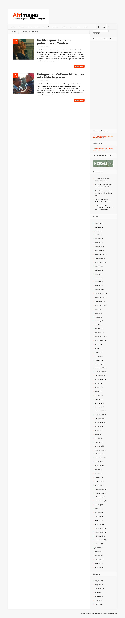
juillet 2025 (98, 270)
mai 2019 (97, 509)
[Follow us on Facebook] (98, 27)
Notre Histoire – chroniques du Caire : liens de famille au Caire (103, 193)
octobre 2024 (99, 301)
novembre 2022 (100, 372)
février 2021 (98, 446)
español (78, 27)
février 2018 (98, 563)
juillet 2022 (98, 387)
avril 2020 (98, 473)
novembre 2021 (99, 415)
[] (103, 137)
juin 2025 (97, 274)
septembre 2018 (100, 540)
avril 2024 (98, 321)
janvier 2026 (98, 250)
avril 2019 (98, 512)
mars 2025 (98, 286)
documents (46, 27)
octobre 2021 (99, 419)
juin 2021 (97, 434)
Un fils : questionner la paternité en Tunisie (54, 41)
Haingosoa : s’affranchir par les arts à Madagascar (60, 75)
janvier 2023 (98, 364)
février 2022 (98, 403)
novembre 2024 (100, 297)
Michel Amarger (45, 47)
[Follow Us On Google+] (109, 27)
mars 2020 (98, 477)
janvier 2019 (98, 524)
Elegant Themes (94, 613)
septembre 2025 (100, 262)
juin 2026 (97, 231)
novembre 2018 (100, 532)
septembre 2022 (100, 379)
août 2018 (98, 544)
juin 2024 (97, 313)
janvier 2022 (98, 407)
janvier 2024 (98, 332)
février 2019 (98, 520)
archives (63, 27)
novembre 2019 (100, 493)
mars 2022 (98, 399)
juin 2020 (97, 469)
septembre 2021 (100, 422)
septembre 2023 (100, 340)
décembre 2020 (100, 450)
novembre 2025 (100, 254)
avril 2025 (98, 282)
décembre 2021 (99, 411)
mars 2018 (98, 559)
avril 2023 (98, 356)
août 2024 (98, 309)
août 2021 (98, 426)
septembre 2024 (100, 305)
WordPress (113, 613)
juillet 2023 (98, 348)
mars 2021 (98, 442)
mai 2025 (97, 278)
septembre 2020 (100, 458)
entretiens (37, 27)
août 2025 (98, 266)
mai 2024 (98, 317)
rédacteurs (55, 27)
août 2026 (98, 223)
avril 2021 (98, 438)
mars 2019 (98, 516)
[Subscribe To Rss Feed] (103, 27)
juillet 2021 (98, 430)
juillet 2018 (98, 548)
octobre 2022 (99, 376)
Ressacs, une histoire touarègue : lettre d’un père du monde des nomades (104, 207)
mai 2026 (98, 235)
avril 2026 (98, 239)
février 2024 (98, 329)
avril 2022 (98, 395)
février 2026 (98, 246)
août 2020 (98, 462)
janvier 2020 (98, 485)
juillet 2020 (98, 465)
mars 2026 (98, 243)
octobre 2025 (99, 258)
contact (85, 27)
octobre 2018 (99, 536)
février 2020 (98, 481)
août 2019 (98, 505)
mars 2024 (98, 325)
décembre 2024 (100, 293)
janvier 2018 (98, 567)
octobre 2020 (99, 454)
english (71, 27)
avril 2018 (98, 555)
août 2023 (98, 344)
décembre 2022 (100, 368)
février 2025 (98, 289)
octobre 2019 (99, 497)
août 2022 (98, 383)
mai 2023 (97, 352)
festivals (21, 27)
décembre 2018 (100, 528)
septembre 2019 (100, 501)
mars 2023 (98, 360)
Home (14, 31)
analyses (28, 27)
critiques (13, 27)
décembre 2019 (100, 489)
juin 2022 (97, 391)
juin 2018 (97, 552)
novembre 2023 (100, 336)
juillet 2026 (98, 227)
